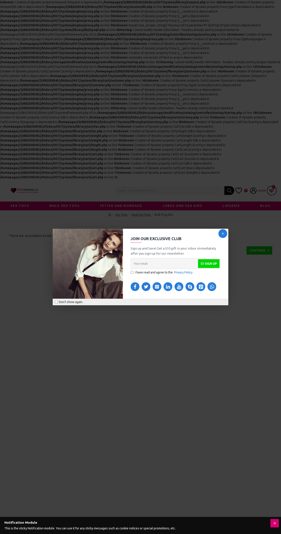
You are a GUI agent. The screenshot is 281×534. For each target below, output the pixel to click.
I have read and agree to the (164, 272)
